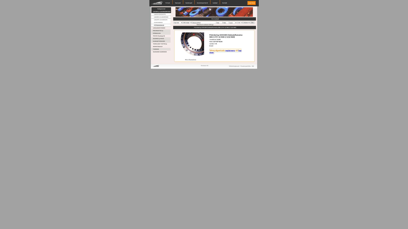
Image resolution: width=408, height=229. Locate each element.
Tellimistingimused (234, 66)
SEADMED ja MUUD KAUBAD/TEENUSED (159, 40)
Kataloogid (189, 3)
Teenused (178, 3)
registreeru (230, 51)
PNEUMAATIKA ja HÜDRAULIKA (158, 32)
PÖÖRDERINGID (159, 25)
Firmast (168, 3)
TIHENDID (156, 49)
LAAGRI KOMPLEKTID (160, 14)
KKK (253, 66)
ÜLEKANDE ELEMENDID (160, 51)
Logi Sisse (251, 3)
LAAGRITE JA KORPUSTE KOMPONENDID (160, 21)
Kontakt (224, 3)
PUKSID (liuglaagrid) (159, 36)
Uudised (215, 3)
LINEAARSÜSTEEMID (159, 28)
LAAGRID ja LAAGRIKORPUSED (161, 11)
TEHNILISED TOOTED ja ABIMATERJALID (160, 45)
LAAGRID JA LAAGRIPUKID (161, 17)
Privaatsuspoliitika (245, 66)
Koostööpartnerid (202, 3)
